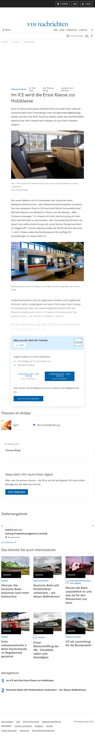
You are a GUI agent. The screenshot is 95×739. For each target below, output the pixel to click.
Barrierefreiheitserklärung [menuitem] (43, 730)
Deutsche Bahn (29, 42)
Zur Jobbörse (7, 542)
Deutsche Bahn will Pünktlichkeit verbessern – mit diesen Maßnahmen (46, 590)
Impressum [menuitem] (24, 730)
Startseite (4, 42)
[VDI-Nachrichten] (47, 24)
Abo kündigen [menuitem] (7, 721)
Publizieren (72, 30)
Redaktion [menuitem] (39, 726)
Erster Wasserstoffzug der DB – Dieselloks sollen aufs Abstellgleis (46, 650)
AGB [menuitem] (18, 721)
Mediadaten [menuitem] (6, 726)
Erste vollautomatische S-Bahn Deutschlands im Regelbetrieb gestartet (14, 649)
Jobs (56, 30)
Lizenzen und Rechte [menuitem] (23, 726)
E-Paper (64, 4)
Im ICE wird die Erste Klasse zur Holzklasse (30, 680)
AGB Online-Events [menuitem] (31, 721)
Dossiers (16, 42)
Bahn (16, 425)
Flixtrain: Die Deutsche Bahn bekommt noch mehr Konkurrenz (15, 590)
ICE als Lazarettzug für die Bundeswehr (79, 643)
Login (88, 4)
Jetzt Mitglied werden (28, 398)
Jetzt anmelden (16, 492)
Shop (62, 30)
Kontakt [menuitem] (49, 726)
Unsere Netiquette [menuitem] (9, 730)
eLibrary (83, 30)
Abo (75, 4)
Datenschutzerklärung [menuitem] (51, 721)
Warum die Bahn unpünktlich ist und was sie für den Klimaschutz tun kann (78, 595)
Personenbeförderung (48, 425)
